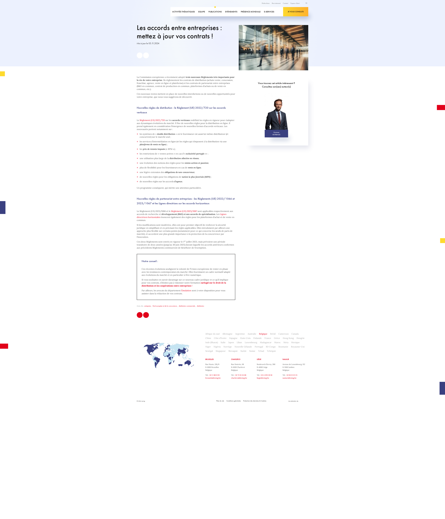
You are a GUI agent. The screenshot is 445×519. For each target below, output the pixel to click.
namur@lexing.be (289, 378)
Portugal (259, 346)
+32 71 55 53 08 (240, 375)
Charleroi (235, 359)
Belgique (263, 333)
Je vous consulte (296, 11)
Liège (259, 359)
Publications (215, 11)
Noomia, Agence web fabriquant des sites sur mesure (303, 401)
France (267, 338)
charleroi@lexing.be (239, 378)
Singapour (221, 351)
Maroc (277, 342)
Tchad (261, 351)
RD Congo (271, 346)
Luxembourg (251, 342)
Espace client (295, 3)
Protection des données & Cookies (254, 401)
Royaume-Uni (298, 346)
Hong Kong (288, 338)
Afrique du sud (212, 333)
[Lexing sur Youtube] (188, 401)
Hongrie (301, 338)
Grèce (277, 338)
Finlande (257, 338)
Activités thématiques (183, 11)
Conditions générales (233, 401)
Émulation (186, 290)
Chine (208, 338)
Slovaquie (233, 351)
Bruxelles (209, 359)
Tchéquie (271, 351)
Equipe (201, 11)
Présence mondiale (251, 11)
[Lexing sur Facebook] (173, 401)
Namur (286, 359)
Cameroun (283, 333)
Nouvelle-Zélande (243, 346)
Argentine (240, 333)
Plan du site (220, 401)
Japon (231, 342)
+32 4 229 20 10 (266, 375)
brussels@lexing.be (213, 378)
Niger (208, 346)
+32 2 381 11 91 (214, 375)
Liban (239, 342)
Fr (306, 3)
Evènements (231, 11)
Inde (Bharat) (211, 342)
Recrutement (276, 3)
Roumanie (283, 346)
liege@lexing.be (263, 378)
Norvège (227, 346)
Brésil (273, 333)
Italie (223, 342)
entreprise (147, 306)
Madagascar (266, 342)
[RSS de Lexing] (193, 401)
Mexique (295, 342)
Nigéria (217, 346)
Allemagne (227, 333)
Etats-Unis (245, 338)
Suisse (252, 351)
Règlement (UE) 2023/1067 (184, 211)
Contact (285, 3)
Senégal (209, 351)
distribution (200, 306)
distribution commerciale (187, 306)
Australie (252, 333)
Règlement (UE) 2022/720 (152, 120)
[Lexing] (153, 11)
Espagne (233, 338)
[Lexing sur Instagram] (183, 401)
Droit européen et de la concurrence (165, 306)
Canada (295, 333)
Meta (285, 342)
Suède (243, 351)
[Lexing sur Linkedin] (178, 401)
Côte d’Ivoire (220, 338)
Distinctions (266, 3)
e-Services (269, 11)
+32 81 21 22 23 (291, 375)
